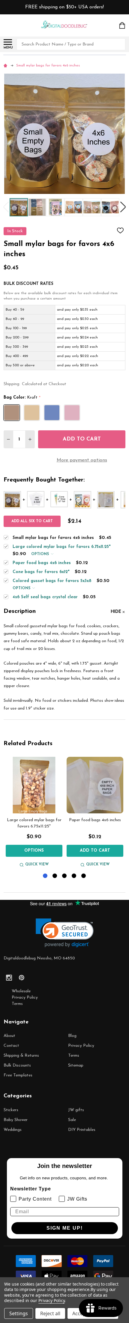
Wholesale (21, 991)
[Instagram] (9, 977)
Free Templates (18, 1075)
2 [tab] (55, 876)
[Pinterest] (21, 977)
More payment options (82, 460)
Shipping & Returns (21, 1055)
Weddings (13, 1130)
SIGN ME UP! (64, 1228)
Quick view (37, 864)
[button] (64, 933)
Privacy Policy (25, 997)
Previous (6, 207)
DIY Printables (81, 1130)
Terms (17, 1004)
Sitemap (75, 1065)
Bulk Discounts (17, 1065)
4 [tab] (74, 876)
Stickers (11, 1110)
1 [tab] (45, 876)
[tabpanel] (34, 813)
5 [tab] (84, 876)
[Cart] (122, 25)
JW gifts (76, 1110)
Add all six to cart (32, 521)
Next (123, 207)
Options (40, 554)
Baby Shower (16, 1120)
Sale (72, 1120)
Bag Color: (22, 397)
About (9, 1036)
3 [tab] (64, 876)
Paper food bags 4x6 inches (95, 820)
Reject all (50, 1313)
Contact (11, 1045)
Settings (18, 1313)
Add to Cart (82, 439)
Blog (72, 1036)
